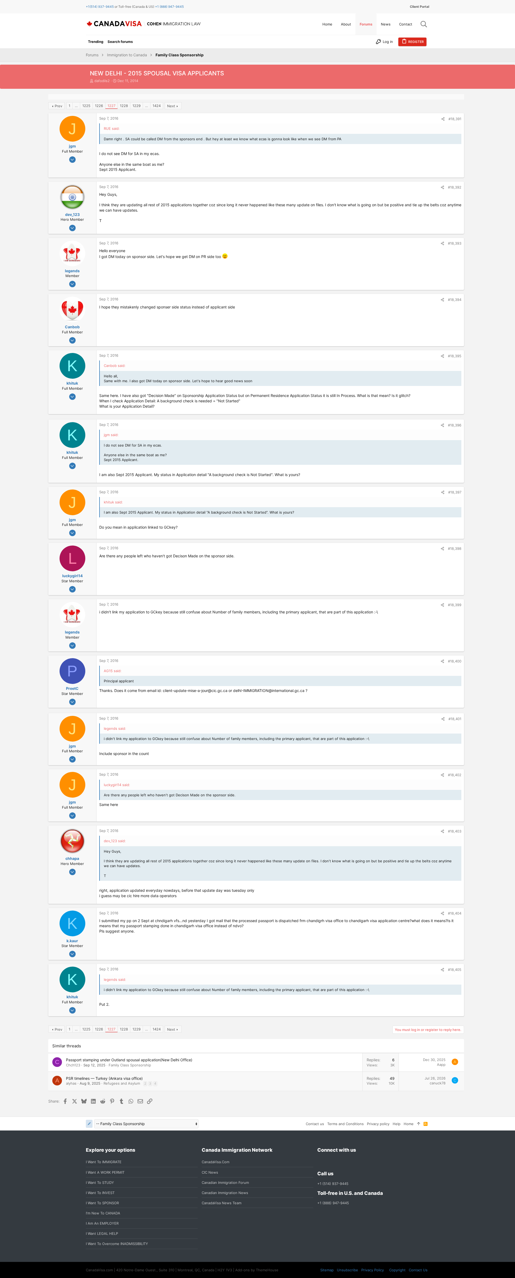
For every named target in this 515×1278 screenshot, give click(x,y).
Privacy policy (378, 1124)
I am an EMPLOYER (102, 1223)
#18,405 (454, 969)
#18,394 (454, 299)
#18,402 (454, 775)
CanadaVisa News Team (221, 1203)
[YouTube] (359, 1162)
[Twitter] (349, 1162)
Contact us (315, 1124)
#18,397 (454, 492)
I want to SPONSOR (102, 1203)
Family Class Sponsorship (130, 1065)
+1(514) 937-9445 (100, 7)
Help (396, 1124)
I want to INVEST (100, 1193)
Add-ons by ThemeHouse (256, 1270)
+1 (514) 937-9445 (332, 1183)
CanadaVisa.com (215, 1162)
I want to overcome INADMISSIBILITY (117, 1244)
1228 (124, 106)
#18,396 (454, 425)
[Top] (418, 1124)
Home (409, 1124)
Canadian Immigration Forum (225, 1182)
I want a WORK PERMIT (105, 1172)
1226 (99, 106)
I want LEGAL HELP (102, 1233)
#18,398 (454, 548)
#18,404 (454, 913)
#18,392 (454, 187)
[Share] (443, 118)
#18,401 (454, 719)
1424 (157, 106)
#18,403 (454, 831)
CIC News (210, 1172)
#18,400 (454, 661)
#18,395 (454, 356)
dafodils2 (102, 81)
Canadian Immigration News (225, 1193)
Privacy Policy (372, 1270)
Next (171, 106)
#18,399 (454, 605)
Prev (58, 106)
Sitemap (327, 1270)
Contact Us (418, 1270)
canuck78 (438, 1083)
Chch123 (73, 1065)
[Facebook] (320, 1162)
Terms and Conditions (345, 1124)
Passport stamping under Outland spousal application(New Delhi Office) (129, 1060)
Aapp (441, 1064)
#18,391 (454, 119)
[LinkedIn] (340, 1162)
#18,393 (454, 243)
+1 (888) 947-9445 (169, 7)
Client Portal (419, 7)
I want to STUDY (100, 1182)
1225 (86, 106)
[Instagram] (330, 1162)
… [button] (76, 106)
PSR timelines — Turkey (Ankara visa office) (104, 1078)
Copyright (397, 1270)
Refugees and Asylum (122, 1083)
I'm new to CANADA (103, 1213)
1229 (137, 106)
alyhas (71, 1083)
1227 (111, 106)
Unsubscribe (347, 1270)
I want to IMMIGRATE (104, 1162)
